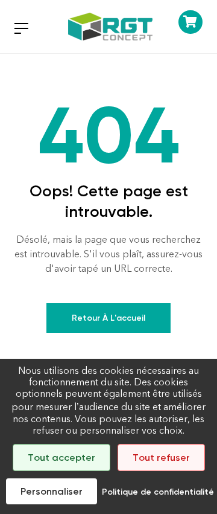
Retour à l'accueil (108, 318)
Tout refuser (161, 457)
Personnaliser (51, 491)
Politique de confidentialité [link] (158, 492)
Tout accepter (61, 457)
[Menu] (21, 28)
